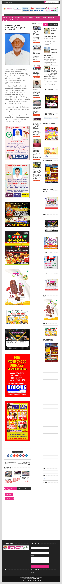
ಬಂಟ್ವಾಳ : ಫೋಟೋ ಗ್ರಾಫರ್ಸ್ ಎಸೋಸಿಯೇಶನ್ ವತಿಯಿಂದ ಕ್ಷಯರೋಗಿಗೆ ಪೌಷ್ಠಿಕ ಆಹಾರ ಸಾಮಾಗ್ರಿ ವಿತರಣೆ (36, 36)
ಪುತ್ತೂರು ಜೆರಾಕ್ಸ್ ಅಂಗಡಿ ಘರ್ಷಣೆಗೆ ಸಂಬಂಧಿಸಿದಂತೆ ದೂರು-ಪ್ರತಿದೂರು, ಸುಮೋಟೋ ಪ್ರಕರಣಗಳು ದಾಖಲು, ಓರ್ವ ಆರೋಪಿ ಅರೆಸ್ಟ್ (37, 153)
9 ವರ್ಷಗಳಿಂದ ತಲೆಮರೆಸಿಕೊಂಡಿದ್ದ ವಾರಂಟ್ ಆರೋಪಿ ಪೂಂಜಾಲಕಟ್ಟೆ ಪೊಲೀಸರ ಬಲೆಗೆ (36, 92)
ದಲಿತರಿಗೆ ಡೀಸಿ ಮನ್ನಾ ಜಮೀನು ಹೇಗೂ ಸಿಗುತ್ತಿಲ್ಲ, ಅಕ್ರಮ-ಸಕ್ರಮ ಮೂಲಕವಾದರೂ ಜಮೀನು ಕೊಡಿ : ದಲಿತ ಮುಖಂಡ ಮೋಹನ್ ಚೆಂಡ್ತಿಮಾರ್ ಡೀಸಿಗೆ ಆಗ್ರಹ (37, 128)
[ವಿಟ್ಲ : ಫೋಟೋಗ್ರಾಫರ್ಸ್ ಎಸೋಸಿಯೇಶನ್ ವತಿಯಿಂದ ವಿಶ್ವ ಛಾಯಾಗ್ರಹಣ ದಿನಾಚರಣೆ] (37, 46)
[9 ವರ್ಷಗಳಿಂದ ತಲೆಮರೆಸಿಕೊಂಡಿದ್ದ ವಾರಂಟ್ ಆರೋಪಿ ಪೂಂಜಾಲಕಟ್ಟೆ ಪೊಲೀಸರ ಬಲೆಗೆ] (37, 81)
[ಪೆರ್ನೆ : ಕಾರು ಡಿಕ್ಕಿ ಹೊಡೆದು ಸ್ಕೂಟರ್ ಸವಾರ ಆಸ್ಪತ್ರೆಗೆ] (37, 65)
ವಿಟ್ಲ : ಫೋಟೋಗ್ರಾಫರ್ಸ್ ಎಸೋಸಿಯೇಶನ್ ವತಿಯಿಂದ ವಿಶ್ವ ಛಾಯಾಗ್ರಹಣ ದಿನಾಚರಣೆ (36, 56)
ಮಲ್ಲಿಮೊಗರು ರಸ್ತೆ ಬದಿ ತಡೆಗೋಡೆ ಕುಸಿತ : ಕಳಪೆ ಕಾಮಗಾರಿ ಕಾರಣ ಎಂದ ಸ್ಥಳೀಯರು (37, 110)
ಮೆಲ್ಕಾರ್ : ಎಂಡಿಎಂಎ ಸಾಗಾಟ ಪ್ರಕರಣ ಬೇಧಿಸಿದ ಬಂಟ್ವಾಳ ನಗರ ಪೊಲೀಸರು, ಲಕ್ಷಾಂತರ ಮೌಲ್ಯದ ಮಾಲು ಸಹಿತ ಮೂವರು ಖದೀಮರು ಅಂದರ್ (50, 71)
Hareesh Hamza (35, 578)
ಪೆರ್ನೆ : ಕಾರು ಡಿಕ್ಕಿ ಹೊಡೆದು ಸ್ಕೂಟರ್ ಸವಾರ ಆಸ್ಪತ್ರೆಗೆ (36, 74)
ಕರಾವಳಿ (34, 23)
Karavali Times (30, 577)
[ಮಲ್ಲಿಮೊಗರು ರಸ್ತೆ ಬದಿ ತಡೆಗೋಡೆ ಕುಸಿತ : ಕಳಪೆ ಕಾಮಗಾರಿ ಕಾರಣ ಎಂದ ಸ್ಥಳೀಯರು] (37, 101)
